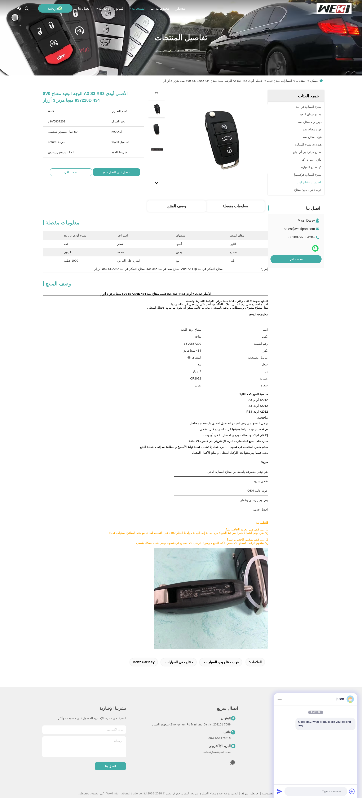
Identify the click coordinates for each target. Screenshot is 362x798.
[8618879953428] (232, 763)
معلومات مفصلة (235, 206)
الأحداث (105, 8)
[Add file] (352, 791)
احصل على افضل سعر (116, 172)
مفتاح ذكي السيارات (179, 662)
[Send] (279, 791)
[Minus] (279, 699)
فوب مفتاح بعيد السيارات (221, 662)
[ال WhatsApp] (315, 248)
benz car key (144, 662)
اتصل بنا (84, 8)
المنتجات (138, 8)
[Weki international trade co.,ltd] (334, 8)
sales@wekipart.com (299, 229)
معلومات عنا (160, 8)
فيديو (120, 8)
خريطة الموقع (250, 793)
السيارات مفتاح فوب (279, 80)
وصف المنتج (176, 206)
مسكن (180, 8)
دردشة (53, 8)
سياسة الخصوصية (273, 793)
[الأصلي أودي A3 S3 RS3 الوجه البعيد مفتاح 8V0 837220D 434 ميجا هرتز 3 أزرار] (219, 138)
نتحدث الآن (296, 259)
